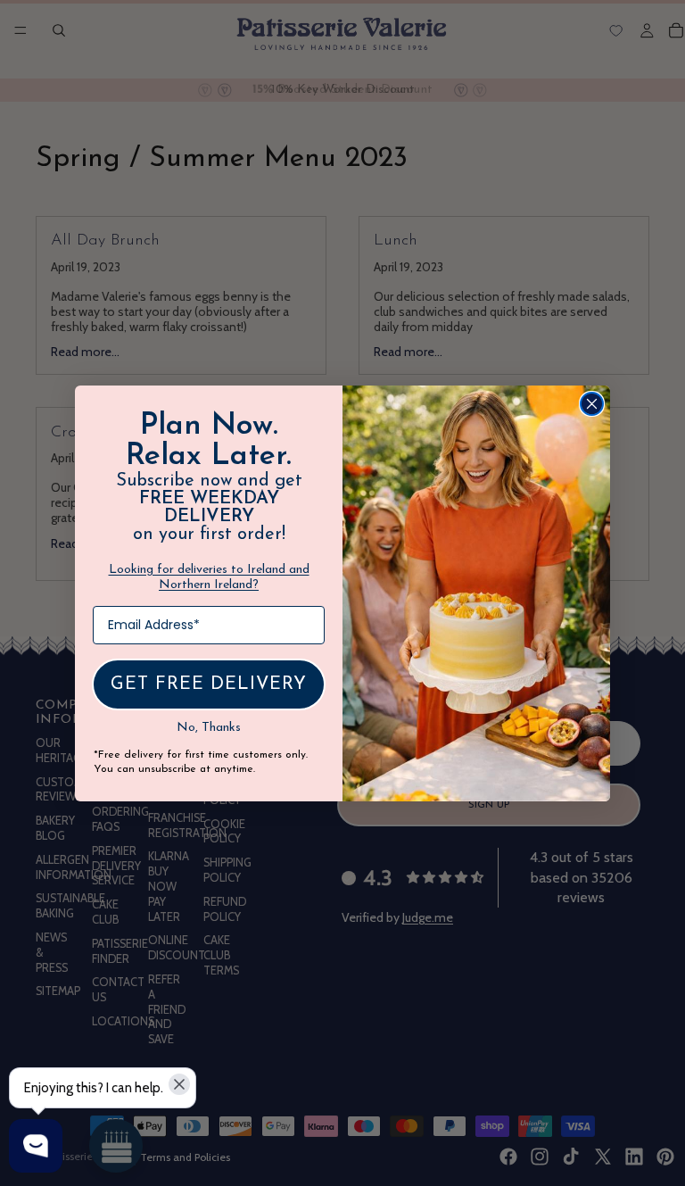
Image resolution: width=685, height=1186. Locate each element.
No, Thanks (209, 727)
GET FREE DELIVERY (209, 684)
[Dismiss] (179, 1084)
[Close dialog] (592, 404)
